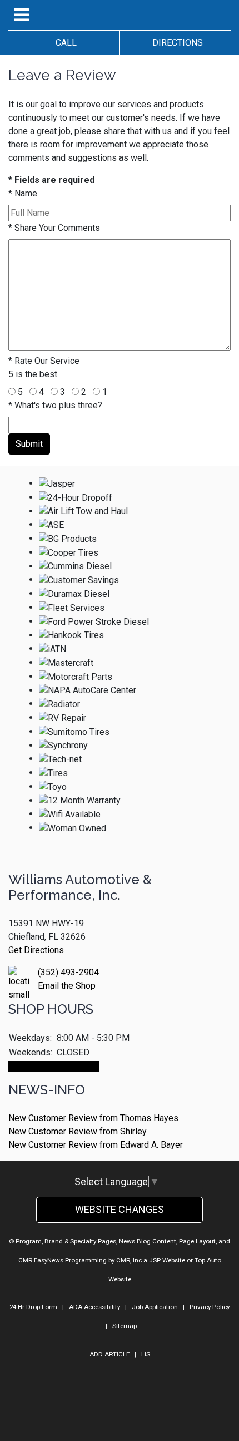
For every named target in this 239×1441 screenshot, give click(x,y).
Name (22, 193)
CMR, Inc (129, 1260)
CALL (64, 42)
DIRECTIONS (175, 42)
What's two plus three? (55, 405)
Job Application (155, 1307)
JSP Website (167, 1260)
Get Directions (36, 950)
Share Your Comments (54, 228)
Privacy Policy (210, 1307)
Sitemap (124, 1326)
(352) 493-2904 (68, 972)
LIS (145, 1354)
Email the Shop (67, 985)
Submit (29, 443)
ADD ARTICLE (109, 1354)
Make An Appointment (54, 1066)
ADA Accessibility (94, 1307)
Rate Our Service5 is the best (43, 367)
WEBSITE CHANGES (119, 1209)
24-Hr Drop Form (33, 1307)
